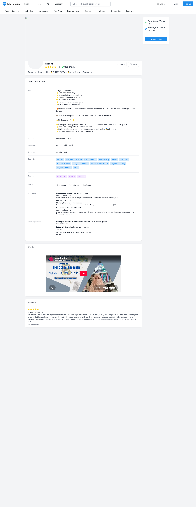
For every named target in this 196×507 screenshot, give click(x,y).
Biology (114, 159)
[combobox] (92, 3)
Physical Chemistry (64, 168)
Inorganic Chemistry (80, 163)
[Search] (73, 3)
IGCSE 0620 (61, 176)
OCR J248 (72, 176)
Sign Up (188, 4)
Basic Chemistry (90, 159)
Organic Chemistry (118, 163)
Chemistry (124, 159)
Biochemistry (104, 159)
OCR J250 (81, 176)
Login (176, 4)
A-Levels (60, 159)
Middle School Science (99, 163)
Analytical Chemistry (74, 159)
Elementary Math (63, 163)
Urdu (76, 168)
